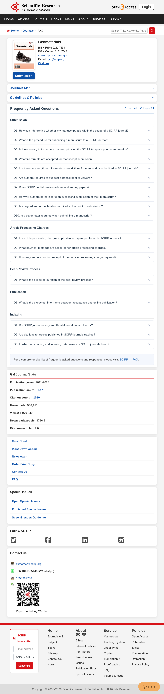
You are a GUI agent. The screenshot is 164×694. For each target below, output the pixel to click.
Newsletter (19, 456)
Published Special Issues (29, 509)
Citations (43, 63)
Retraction (138, 658)
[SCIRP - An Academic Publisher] (35, 6)
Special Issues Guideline (29, 517)
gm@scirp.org (56, 59)
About (83, 19)
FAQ (15, 479)
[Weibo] (121, 539)
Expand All (131, 108)
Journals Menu (21, 88)
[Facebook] (48, 539)
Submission (24, 75)
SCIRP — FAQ (129, 359)
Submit (115, 19)
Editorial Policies (86, 646)
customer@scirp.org (29, 563)
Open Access (140, 636)
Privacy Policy (140, 664)
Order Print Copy (23, 464)
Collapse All (147, 108)
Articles (24, 19)
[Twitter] (13, 539)
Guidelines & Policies (26, 97)
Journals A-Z (56, 636)
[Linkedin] (85, 539)
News (69, 19)
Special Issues (85, 674)
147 (40, 389)
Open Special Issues (26, 501)
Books (56, 19)
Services (98, 19)
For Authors (83, 651)
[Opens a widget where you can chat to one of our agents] (149, 687)
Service (110, 631)
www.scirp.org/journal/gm (52, 55)
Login (146, 7)
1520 (36, 397)
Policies (138, 631)
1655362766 (24, 578)
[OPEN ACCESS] (123, 6)
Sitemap (53, 653)
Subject (52, 642)
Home (9, 19)
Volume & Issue (113, 675)
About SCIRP (81, 633)
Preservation (140, 653)
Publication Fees (86, 668)
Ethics (79, 640)
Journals (40, 19)
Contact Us (19, 471)
